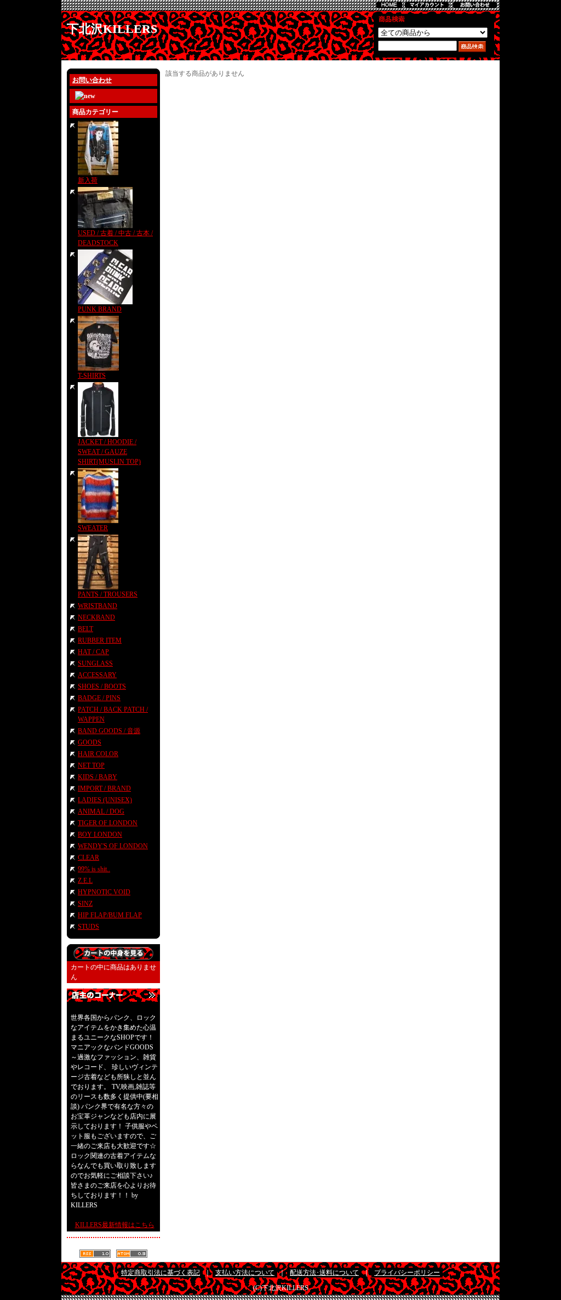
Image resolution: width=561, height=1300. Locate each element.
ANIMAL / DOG (101, 811)
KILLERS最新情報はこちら (114, 1225)
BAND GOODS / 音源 (109, 731)
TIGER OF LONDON (108, 823)
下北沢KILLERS (112, 29)
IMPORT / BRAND (104, 788)
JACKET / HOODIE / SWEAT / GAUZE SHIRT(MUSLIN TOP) (109, 451)
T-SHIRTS (92, 375)
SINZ (85, 903)
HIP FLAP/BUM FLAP (110, 915)
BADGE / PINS (99, 698)
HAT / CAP (93, 652)
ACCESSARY (97, 675)
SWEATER (93, 528)
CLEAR (88, 857)
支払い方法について (244, 1272)
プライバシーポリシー (407, 1272)
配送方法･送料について (324, 1272)
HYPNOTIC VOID (104, 892)
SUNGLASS (95, 663)
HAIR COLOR (98, 754)
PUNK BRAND (100, 309)
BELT (85, 629)
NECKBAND (96, 617)
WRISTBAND (97, 606)
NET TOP (91, 765)
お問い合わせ (92, 80)
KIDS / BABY (97, 777)
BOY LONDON (100, 834)
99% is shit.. (94, 869)
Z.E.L (85, 880)
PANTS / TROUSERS (108, 594)
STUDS (88, 926)
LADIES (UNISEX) (105, 800)
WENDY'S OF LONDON (113, 846)
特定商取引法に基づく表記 (160, 1272)
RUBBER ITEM (100, 640)
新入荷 (88, 180)
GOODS (89, 742)
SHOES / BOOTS (102, 686)
